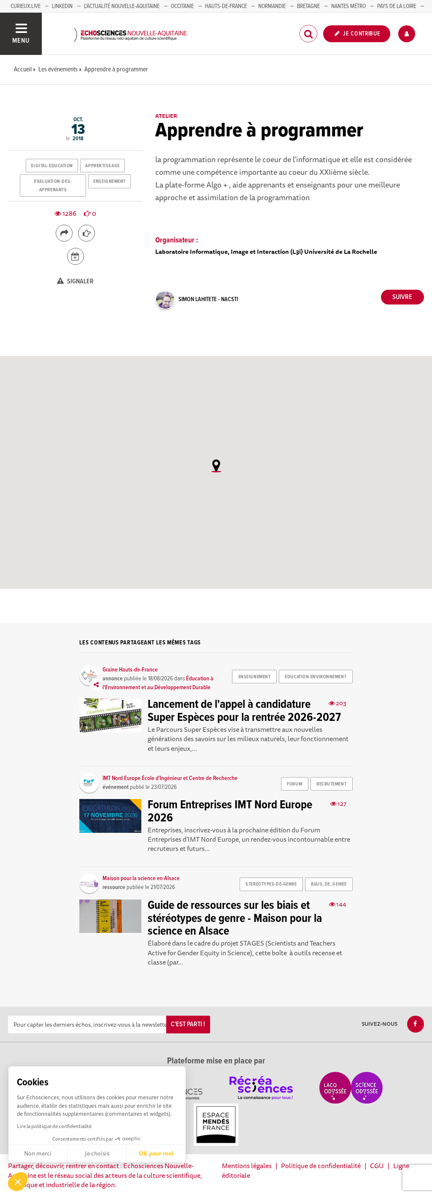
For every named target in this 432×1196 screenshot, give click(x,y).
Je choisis (97, 1153)
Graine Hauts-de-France (130, 670)
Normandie (272, 6)
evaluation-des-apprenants (52, 186)
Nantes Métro (348, 6)
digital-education (52, 166)
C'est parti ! (188, 1024)
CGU (377, 1165)
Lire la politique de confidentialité (54, 1126)
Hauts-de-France (226, 6)
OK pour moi (156, 1153)
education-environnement (315, 677)
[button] (18, 1182)
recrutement (331, 784)
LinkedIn (62, 6)
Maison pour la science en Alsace (141, 878)
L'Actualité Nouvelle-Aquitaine (121, 6)
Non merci (37, 1153)
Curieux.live (25, 6)
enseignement (109, 182)
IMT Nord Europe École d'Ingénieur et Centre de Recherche (170, 778)
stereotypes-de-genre (271, 884)
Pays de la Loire (396, 6)
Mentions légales (247, 1165)
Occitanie (182, 6)
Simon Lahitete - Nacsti (208, 299)
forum (294, 784)
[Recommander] (86, 233)
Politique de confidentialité (321, 1165)
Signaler (80, 281)
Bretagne (308, 6)
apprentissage (102, 166)
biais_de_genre (328, 884)
